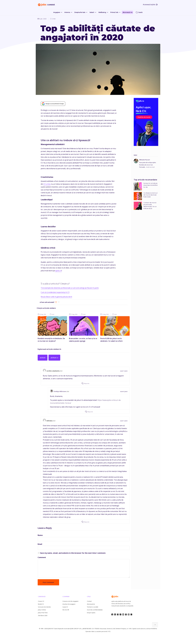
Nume (40, 535)
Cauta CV (65, 607)
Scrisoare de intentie (44, 607)
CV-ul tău (47, 184)
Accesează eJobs (149, 4)
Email (40, 544)
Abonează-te (91, 604)
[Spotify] (128, 614)
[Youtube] (123, 614)
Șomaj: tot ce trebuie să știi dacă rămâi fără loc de (150, 185)
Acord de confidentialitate (95, 610)
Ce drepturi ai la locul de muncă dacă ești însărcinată (150, 195)
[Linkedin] (115, 614)
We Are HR (65, 610)
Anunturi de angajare (68, 604)
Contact (89, 601)
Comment (42, 557)
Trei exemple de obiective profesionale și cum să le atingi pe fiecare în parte (70, 288)
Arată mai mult (150, 167)
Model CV (41, 604)
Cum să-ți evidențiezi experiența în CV (55, 292)
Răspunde (86, 383)
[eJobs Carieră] (46, 4)
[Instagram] (118, 614)
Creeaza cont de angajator (70, 601)
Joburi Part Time (43, 613)
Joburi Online (42, 610)
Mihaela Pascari (144, 160)
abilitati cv (54, 358)
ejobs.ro (58, 271)
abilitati (42, 358)
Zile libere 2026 (42, 615)
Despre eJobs (91, 613)
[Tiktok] (120, 614)
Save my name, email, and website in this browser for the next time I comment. (73, 553)
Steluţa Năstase (60, 391)
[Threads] (126, 614)
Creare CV (41, 601)
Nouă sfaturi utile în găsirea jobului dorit (56, 297)
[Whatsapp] (131, 614)
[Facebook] (112, 614)
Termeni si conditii (92, 607)
